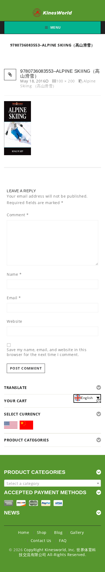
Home (23, 532)
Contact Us (41, 540)
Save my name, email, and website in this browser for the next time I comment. (46, 352)
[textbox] (52, 483)
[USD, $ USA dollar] (11, 426)
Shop (42, 532)
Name (14, 274)
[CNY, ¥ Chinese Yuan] (26, 426)
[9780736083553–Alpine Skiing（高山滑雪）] (17, 127)
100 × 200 (65, 81)
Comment (18, 214)
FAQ (63, 540)
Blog (58, 532)
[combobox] (52, 483)
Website (14, 321)
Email (14, 297)
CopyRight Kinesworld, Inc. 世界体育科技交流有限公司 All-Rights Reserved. (57, 552)
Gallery (77, 532)
